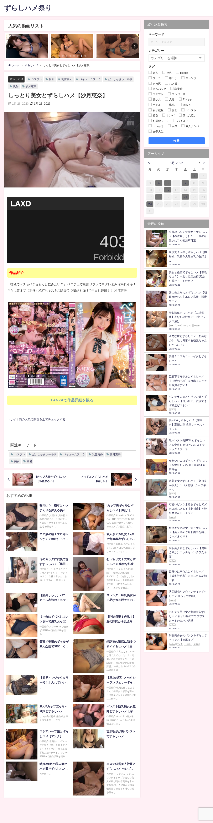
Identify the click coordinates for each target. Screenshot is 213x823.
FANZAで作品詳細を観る (72, 400)
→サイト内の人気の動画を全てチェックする (36, 419)
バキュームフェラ (90, 79)
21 (185, 197)
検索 (176, 140)
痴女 (51, 79)
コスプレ (36, 79)
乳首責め (66, 79)
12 (168, 190)
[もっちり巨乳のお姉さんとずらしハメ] (27, 46)
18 (159, 197)
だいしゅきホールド (120, 79)
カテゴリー (156, 50)
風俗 (16, 86)
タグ (152, 66)
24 (150, 204)
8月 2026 (176, 163)
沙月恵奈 (31, 86)
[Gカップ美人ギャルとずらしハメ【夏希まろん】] (72, 46)
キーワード (156, 34)
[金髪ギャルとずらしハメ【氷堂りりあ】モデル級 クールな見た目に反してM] (118, 46)
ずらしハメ (16, 79)
